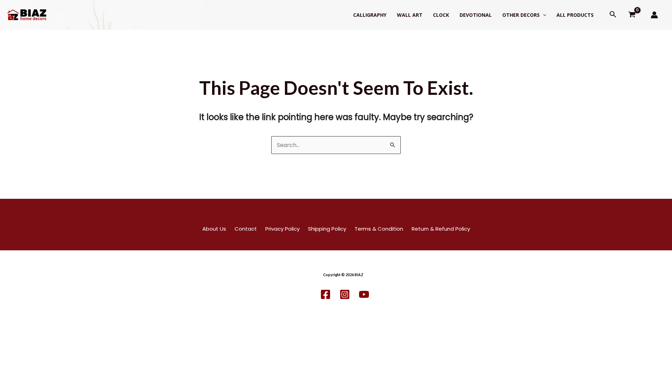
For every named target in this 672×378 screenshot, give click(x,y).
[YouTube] (364, 294)
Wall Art (409, 15)
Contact (245, 228)
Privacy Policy (282, 228)
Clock (441, 15)
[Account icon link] (654, 15)
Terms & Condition (379, 228)
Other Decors (521, 15)
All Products (575, 15)
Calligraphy (369, 15)
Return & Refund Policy (441, 228)
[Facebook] (325, 294)
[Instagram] (345, 294)
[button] (543, 15)
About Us (214, 228)
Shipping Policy (327, 228)
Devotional (476, 15)
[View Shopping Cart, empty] (632, 15)
